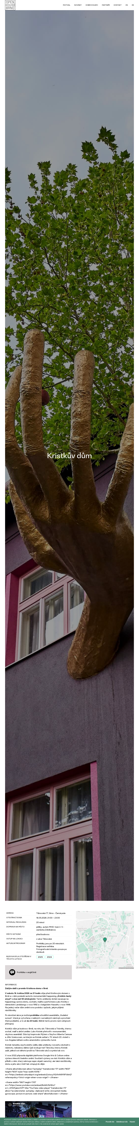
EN (127, 5)
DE (133, 5)
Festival (66, 5)
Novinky (78, 5)
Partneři (106, 5)
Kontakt (118, 5)
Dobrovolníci (92, 5)
